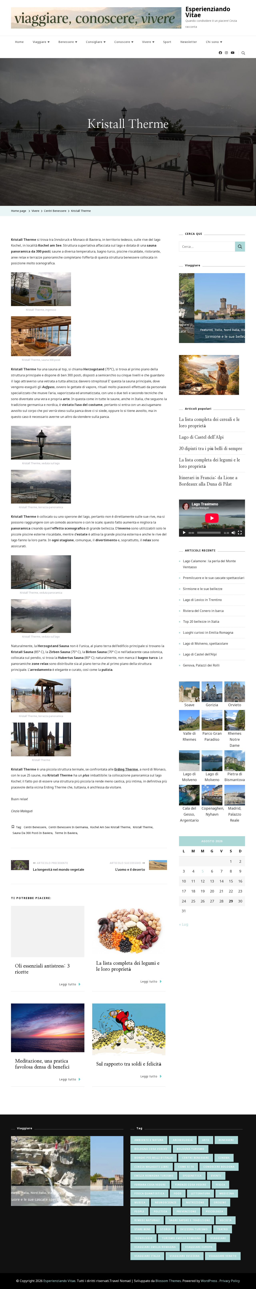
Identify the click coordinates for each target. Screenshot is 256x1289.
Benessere (66, 42)
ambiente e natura (148, 1140)
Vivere (146, 42)
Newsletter (188, 42)
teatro (222, 1229)
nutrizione (195, 1202)
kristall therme (143, 827)
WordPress (209, 1281)
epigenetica (192, 1175)
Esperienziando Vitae (207, 12)
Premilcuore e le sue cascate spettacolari (213, 578)
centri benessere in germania (68, 827)
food (178, 1193)
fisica (220, 1184)
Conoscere (122, 42)
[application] (212, 518)
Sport (167, 42)
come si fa (186, 1166)
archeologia (183, 1140)
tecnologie (143, 1238)
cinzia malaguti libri (151, 1166)
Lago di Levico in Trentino (202, 600)
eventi (216, 1175)
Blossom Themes (168, 1281)
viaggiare (218, 1238)
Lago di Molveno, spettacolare (205, 643)
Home (19, 42)
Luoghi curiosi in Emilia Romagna (208, 632)
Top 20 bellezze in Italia (201, 621)
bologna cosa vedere (150, 1149)
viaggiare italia (147, 1256)
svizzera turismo (194, 1229)
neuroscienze (166, 1202)
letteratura (200, 1193)
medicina (226, 1193)
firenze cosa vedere (190, 1184)
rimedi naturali (147, 1220)
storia (165, 1229)
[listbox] (212, 308)
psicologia (214, 1211)
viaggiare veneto (223, 1256)
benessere (226, 1140)
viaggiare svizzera (185, 1256)
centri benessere (35, 827)
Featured (191, 330)
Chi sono (212, 42)
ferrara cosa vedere (150, 1184)
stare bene (142, 1229)
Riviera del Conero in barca (203, 611)
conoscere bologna (219, 1166)
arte (205, 1140)
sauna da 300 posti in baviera (32, 833)
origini (220, 1202)
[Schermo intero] (240, 536)
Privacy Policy (229, 1281)
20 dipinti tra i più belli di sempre (210, 449)
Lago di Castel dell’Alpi (201, 437)
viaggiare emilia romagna (155, 1247)
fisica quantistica (149, 1193)
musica (139, 1202)
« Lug (183, 924)
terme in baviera (66, 833)
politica (160, 1211)
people (139, 1211)
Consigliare (94, 42)
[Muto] (233, 536)
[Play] (184, 536)
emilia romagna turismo (153, 1175)
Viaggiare (39, 42)
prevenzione (186, 1211)
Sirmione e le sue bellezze (212, 336)
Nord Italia (216, 330)
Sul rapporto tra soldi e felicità (128, 1064)
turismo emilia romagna (181, 1238)
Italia (203, 330)
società (226, 1220)
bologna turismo (190, 1149)
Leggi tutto (67, 984)
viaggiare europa (198, 1247)
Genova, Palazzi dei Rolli (201, 665)
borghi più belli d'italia (153, 1157)
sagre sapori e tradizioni (189, 1220)
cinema (224, 1157)
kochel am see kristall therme (110, 827)
